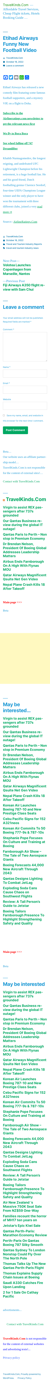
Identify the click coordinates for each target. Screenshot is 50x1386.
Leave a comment (15, 65)
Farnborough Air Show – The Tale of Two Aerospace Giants (25, 855)
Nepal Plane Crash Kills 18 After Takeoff (24, 587)
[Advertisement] (25, 658)
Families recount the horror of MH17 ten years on (25, 1218)
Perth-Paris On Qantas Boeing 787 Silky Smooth (23, 1243)
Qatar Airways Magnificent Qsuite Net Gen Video (24, 577)
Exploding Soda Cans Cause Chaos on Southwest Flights (20, 892)
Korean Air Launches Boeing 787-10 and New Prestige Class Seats (22, 809)
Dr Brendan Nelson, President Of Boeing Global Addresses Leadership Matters (24, 550)
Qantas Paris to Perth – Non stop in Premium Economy (25, 536)
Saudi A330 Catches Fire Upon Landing (23, 1285)
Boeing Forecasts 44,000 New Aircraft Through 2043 (23, 869)
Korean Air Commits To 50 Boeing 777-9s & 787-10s (24, 830)
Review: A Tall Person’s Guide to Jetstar (21, 904)
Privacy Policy (25, 1378)
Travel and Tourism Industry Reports (24, 244)
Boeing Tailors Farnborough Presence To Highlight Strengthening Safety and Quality (23, 917)
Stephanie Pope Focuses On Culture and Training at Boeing (24, 842)
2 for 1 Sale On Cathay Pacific (20, 1294)
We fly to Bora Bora (15, 133)
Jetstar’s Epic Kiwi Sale (21, 1226)
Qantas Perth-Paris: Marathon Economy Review (25, 1233)
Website (7, 399)
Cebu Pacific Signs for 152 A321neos (24, 821)
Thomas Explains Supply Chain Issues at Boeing (23, 1275)
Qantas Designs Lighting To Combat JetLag (23, 881)
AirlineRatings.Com (25, 222)
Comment (8, 329)
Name (6, 367)
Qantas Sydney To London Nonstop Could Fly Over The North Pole (24, 1254)
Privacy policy (11, 1358)
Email (6, 383)
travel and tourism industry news (22, 248)
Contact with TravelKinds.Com (21, 481)
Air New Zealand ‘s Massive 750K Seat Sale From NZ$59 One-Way (22, 1206)
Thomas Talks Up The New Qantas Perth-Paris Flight (24, 1266)
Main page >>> (12, 602)
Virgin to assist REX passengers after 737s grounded (23, 511)
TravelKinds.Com (16, 5)
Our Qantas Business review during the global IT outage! (23, 525)
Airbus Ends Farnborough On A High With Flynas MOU (23, 565)
